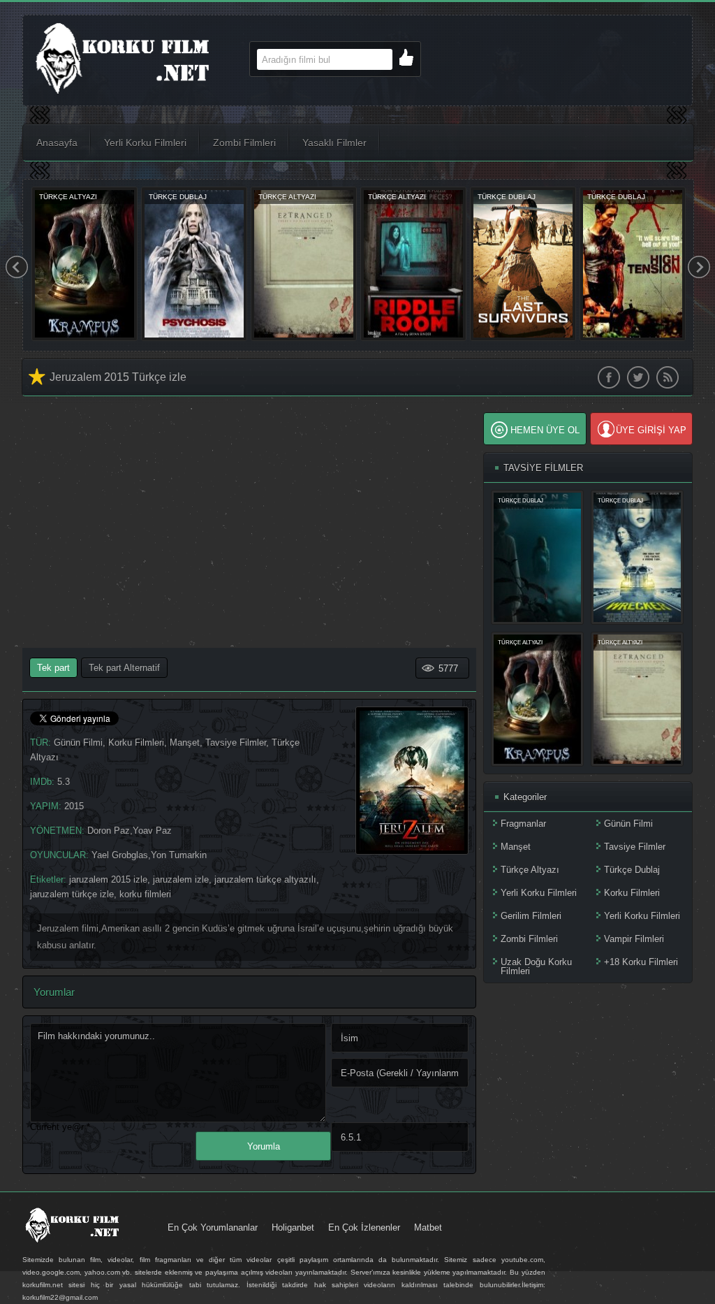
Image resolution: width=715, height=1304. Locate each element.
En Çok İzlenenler (364, 1227)
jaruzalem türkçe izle (72, 894)
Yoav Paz (152, 830)
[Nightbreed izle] (84, 338)
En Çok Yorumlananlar (213, 1227)
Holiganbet (293, 1227)
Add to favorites (38, 377)
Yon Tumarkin (179, 855)
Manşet (185, 742)
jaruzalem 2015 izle (108, 879)
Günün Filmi (78, 742)
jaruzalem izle (181, 879)
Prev (17, 267)
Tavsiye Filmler (235, 742)
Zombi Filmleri (244, 142)
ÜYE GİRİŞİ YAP (651, 430)
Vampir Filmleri (634, 938)
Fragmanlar (523, 823)
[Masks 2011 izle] (633, 338)
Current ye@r (60, 1127)
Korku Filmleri (136, 742)
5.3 (63, 781)
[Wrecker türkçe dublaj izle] (523, 338)
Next (699, 267)
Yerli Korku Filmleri (145, 142)
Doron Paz (108, 830)
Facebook (609, 377)
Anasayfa (57, 142)
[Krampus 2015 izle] (537, 760)
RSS (667, 377)
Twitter (638, 377)
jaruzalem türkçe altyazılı (265, 879)
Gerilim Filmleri (531, 915)
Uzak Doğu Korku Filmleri (536, 966)
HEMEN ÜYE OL (545, 430)
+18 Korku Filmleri (641, 961)
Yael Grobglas (119, 855)
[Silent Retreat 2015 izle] (413, 338)
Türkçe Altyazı (530, 869)
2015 (74, 806)
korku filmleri (145, 894)
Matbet (428, 1227)
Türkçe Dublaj (632, 869)
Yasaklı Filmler (334, 142)
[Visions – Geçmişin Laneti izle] (194, 338)
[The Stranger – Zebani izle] (304, 338)
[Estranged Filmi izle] (637, 760)
